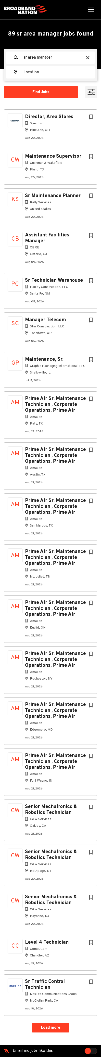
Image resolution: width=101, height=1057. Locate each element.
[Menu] (91, 10)
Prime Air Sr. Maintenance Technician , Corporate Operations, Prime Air (55, 404)
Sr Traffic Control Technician (45, 985)
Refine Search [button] (91, 92)
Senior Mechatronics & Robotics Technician (51, 810)
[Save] (90, 117)
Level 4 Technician (47, 942)
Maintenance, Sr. (44, 359)
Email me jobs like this (33, 1050)
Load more (50, 1027)
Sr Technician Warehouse (54, 281)
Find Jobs (40, 92)
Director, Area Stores (49, 117)
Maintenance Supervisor (53, 156)
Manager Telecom (45, 320)
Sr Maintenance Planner (53, 196)
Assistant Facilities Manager (47, 238)
